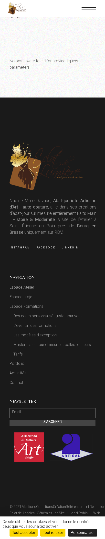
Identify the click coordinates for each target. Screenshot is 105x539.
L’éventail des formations (34, 325)
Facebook (45, 247)
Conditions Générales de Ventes (44, 513)
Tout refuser (53, 532)
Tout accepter (23, 532)
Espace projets (22, 296)
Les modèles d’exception (35, 335)
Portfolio (17, 363)
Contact (16, 382)
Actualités (18, 373)
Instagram (20, 247)
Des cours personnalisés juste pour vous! (48, 316)
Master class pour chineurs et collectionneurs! (52, 344)
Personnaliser (83, 532)
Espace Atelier (22, 287)
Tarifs (18, 354)
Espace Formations (26, 306)
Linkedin (70, 247)
